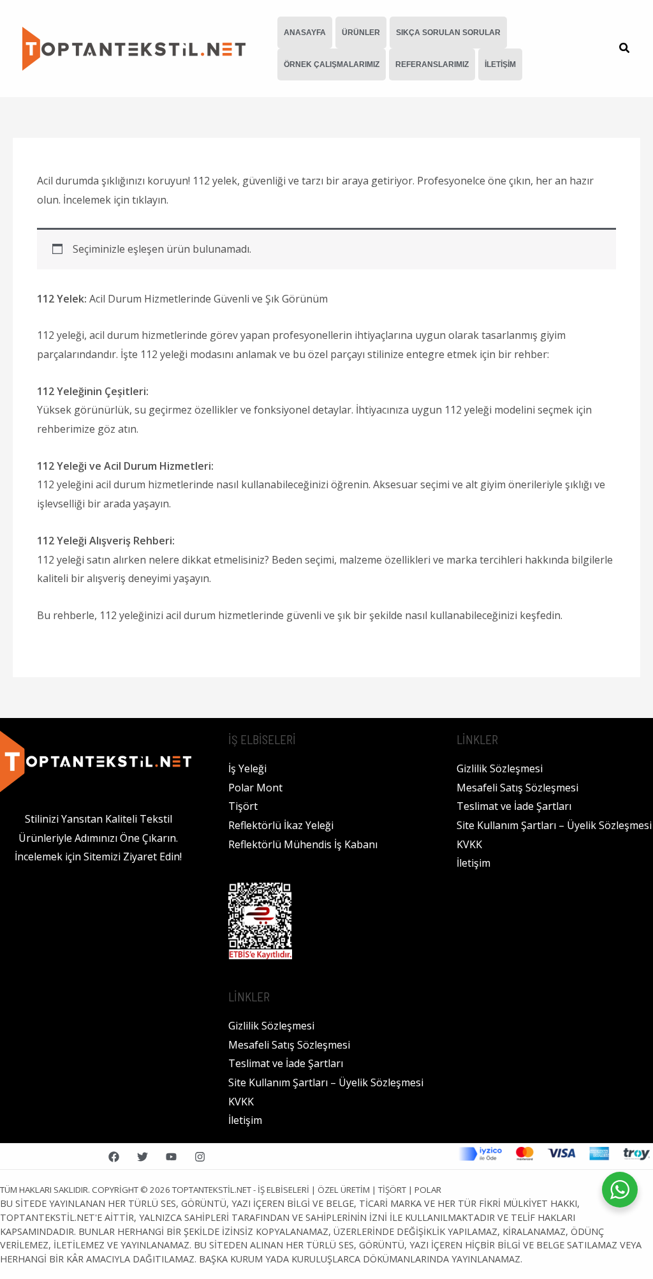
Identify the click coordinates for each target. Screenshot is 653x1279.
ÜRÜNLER (361, 32)
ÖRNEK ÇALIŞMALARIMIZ (331, 64)
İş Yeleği (247, 768)
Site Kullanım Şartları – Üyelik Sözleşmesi (325, 1082)
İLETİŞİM (500, 64)
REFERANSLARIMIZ (432, 64)
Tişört (243, 806)
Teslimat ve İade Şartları (285, 1063)
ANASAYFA (305, 32)
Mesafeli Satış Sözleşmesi (289, 1045)
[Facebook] (113, 1156)
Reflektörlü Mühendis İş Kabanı (303, 844)
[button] (625, 49)
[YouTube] (171, 1156)
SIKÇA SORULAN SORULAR (448, 32)
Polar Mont (255, 788)
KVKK (241, 1102)
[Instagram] (199, 1156)
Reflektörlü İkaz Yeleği (281, 825)
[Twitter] (142, 1156)
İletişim (245, 1120)
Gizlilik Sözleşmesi (271, 1026)
